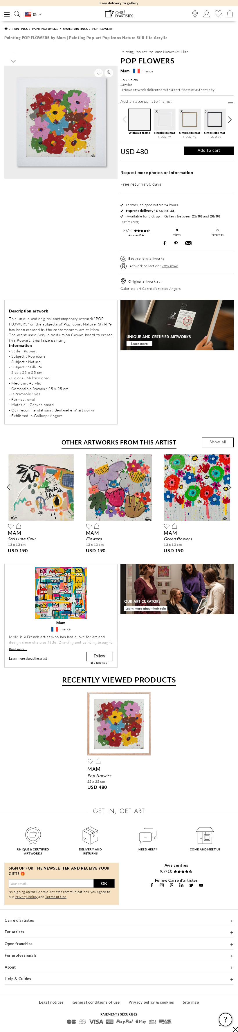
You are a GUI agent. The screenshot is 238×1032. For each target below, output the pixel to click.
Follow (99, 656)
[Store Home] (6, 28)
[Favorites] (218, 14)
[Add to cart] (18, 526)
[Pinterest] (172, 885)
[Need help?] (147, 835)
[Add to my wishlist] (98, 73)
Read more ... (18, 649)
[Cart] (230, 14)
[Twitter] (191, 885)
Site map (191, 1002)
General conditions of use (96, 1002)
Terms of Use (55, 896)
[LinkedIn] (181, 885)
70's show (170, 266)
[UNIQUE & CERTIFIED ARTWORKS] (33, 835)
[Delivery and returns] (90, 835)
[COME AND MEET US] (205, 835)
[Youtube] (201, 885)
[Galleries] (195, 14)
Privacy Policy (26, 896)
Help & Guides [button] (18, 978)
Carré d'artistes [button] (19, 920)
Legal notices (51, 1002)
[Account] (206, 14)
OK (104, 883)
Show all (218, 442)
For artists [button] (14, 931)
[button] (230, 119)
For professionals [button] (21, 955)
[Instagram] (162, 885)
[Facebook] (152, 885)
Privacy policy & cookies (151, 1002)
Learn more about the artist (28, 658)
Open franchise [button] (19, 943)
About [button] (10, 967)
